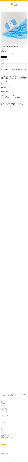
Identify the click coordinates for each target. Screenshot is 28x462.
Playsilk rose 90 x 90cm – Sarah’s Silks (14, 221)
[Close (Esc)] (7, 457)
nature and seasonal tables (4, 104)
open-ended (11, 77)
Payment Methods (4, 410)
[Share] (5, 457)
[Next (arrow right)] (2, 460)
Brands (1, 428)
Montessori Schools (4, 414)
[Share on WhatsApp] (1, 60)
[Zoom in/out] (0, 457)
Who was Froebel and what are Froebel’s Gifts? (6, 437)
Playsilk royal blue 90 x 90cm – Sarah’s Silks (14, 193)
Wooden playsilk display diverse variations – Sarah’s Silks (14, 165)
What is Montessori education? (4, 433)
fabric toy (7, 69)
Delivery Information (4, 408)
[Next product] (1, 48)
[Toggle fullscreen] (2, 457)
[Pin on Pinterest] (6, 60)
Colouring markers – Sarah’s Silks (14, 388)
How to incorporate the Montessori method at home (7, 434)
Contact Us (3, 407)
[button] (1, 44)
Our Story (2, 426)
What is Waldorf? (3, 436)
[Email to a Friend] (5, 60)
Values (1, 427)
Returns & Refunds (4, 409)
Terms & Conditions (4, 411)
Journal (1, 429)
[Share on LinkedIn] (7, 60)
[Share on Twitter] (3, 60)
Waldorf (14, 69)
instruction (10, 85)
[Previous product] (2, 48)
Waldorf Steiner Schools (5, 415)
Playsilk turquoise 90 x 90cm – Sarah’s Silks (14, 249)
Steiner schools (20, 97)
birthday (14, 104)
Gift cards (2, 430)
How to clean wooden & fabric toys (5, 435)
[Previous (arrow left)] (0, 460)
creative (2, 78)
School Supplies (4, 416)
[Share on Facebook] (2, 60)
